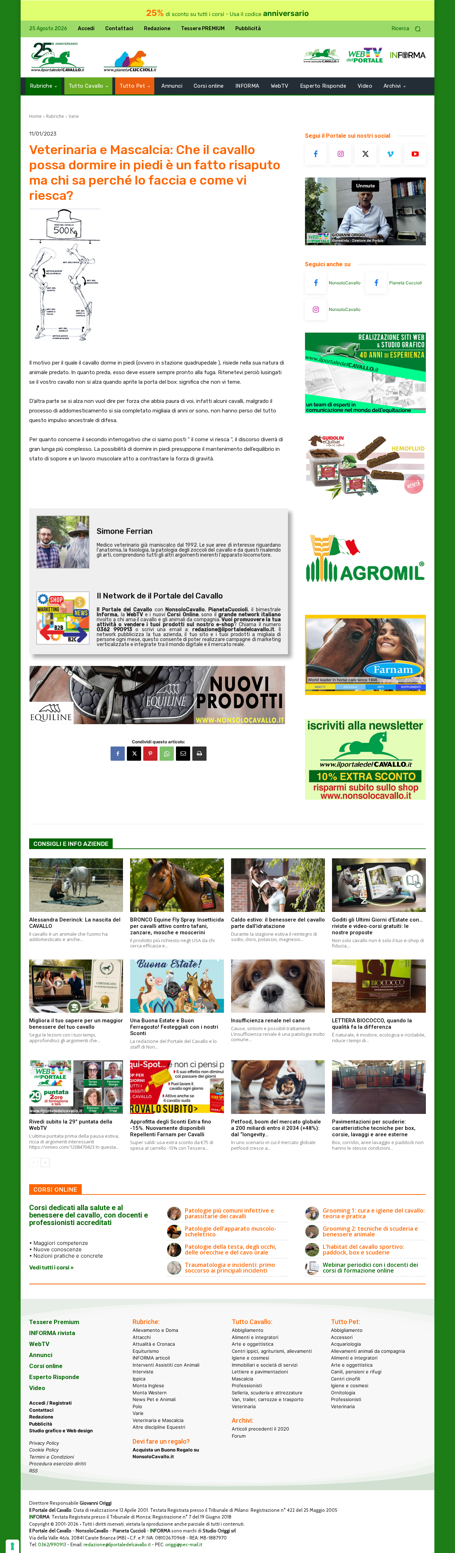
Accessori (342, 1337)
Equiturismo (146, 1351)
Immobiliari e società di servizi (265, 1365)
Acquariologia (346, 1344)
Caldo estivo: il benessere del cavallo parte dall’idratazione (278, 923)
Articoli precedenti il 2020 (260, 1429)
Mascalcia (242, 1379)
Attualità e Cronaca (154, 1344)
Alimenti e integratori (255, 1337)
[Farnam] (365, 693)
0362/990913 (52, 1544)
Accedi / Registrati (50, 1403)
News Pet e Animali (154, 1399)
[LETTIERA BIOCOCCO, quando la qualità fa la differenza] (379, 986)
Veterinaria (244, 1406)
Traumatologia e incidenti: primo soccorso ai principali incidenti (230, 1267)
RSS (33, 1470)
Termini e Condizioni (51, 1457)
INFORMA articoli (151, 1358)
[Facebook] (118, 754)
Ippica (139, 1379)
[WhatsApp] (167, 754)
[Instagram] (340, 154)
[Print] (199, 754)
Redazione (41, 1417)
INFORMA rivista (52, 1332)
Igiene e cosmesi (250, 1358)
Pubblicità (40, 1424)
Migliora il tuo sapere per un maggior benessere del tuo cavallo (76, 1023)
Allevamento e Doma (155, 1330)
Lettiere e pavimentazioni (260, 1371)
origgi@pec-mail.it (183, 1544)
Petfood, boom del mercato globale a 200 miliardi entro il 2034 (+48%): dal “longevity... (276, 1128)
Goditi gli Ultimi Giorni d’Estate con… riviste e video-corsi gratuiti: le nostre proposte (377, 926)
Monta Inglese (148, 1385)
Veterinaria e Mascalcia (158, 1420)
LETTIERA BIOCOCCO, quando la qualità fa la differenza (372, 1023)
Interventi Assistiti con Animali (166, 1365)
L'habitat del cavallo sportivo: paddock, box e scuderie (363, 1249)
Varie (74, 116)
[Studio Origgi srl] (365, 411)
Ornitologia (343, 1392)
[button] (409, 29)
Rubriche (55, 116)
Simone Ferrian (124, 531)
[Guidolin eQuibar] (365, 505)
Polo (137, 1406)
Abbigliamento (247, 1330)
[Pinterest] (150, 754)
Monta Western (150, 1392)
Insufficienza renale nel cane (268, 1020)
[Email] (183, 754)
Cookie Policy (44, 1450)
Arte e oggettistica (252, 1344)
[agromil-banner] (365, 599)
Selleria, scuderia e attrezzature (267, 1392)
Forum (239, 1436)
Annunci (40, 1354)
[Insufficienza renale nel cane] (278, 986)
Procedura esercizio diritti (57, 1463)
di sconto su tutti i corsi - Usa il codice (227, 14)
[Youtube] (415, 154)
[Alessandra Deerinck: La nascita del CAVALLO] (76, 885)
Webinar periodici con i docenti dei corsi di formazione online (370, 1267)
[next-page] (45, 1162)
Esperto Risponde (54, 1376)
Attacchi (142, 1337)
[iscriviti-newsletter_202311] (365, 797)
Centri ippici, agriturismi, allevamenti (272, 1351)
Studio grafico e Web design (61, 1430)
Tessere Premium (54, 1321)
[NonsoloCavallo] (315, 283)
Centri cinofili (345, 1379)
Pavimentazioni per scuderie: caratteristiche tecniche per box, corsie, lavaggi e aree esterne (374, 1128)
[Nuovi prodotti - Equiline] (158, 695)
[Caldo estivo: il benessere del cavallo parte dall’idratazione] (278, 885)
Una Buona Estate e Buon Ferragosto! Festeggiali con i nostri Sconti (174, 1027)
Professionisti (247, 1385)
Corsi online (46, 1365)
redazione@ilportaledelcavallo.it (117, 1544)
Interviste (143, 1371)
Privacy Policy (44, 1443)
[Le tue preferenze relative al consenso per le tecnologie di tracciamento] (12, 1546)
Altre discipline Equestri (159, 1427)
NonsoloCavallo (344, 282)
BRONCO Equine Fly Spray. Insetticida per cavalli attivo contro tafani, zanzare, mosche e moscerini (177, 926)
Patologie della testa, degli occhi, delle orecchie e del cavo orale (230, 1249)
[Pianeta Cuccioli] (376, 283)
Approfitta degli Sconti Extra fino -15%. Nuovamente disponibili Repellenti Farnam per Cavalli (170, 1128)
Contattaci (41, 1410)
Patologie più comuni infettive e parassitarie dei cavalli (229, 1213)
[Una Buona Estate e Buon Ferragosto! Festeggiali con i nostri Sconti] (177, 986)
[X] (134, 754)
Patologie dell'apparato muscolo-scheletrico (230, 1231)
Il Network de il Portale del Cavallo (160, 596)
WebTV (39, 1343)
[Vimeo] (390, 154)
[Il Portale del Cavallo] (58, 57)
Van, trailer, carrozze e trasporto (268, 1399)
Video (37, 1387)
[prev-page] (33, 1162)
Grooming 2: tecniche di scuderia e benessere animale (370, 1231)
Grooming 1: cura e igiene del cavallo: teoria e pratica (374, 1213)
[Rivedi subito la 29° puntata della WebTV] (76, 1087)
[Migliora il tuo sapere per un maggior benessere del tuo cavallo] (76, 986)
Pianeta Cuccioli (405, 282)
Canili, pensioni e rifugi (356, 1371)
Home (35, 116)
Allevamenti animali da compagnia (368, 1351)
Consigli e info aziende (70, 843)
